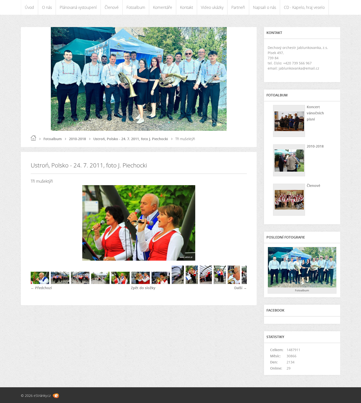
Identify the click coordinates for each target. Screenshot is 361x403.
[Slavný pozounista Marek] (161, 282)
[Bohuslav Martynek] (40, 282)
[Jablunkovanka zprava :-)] (60, 282)
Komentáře (162, 7)
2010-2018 (77, 138)
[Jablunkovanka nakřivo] (178, 282)
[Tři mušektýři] (120, 282)
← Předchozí (41, 287)
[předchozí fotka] (38, 223)
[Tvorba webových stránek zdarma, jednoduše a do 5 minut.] (56, 395)
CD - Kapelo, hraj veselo (304, 7)
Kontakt (186, 7)
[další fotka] (238, 223)
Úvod (29, 7)
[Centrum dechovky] (192, 282)
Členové (112, 7)
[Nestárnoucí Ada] (234, 282)
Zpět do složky (143, 287)
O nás (47, 7)
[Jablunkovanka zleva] (80, 282)
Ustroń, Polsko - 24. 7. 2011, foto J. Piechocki (130, 138)
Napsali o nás (264, 7)
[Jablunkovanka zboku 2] (206, 282)
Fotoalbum (135, 7)
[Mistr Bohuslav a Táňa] (220, 282)
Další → (240, 287)
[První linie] (140, 282)
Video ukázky (212, 7)
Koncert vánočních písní (315, 112)
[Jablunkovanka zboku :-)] (100, 282)
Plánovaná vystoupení (78, 7)
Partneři (238, 7)
